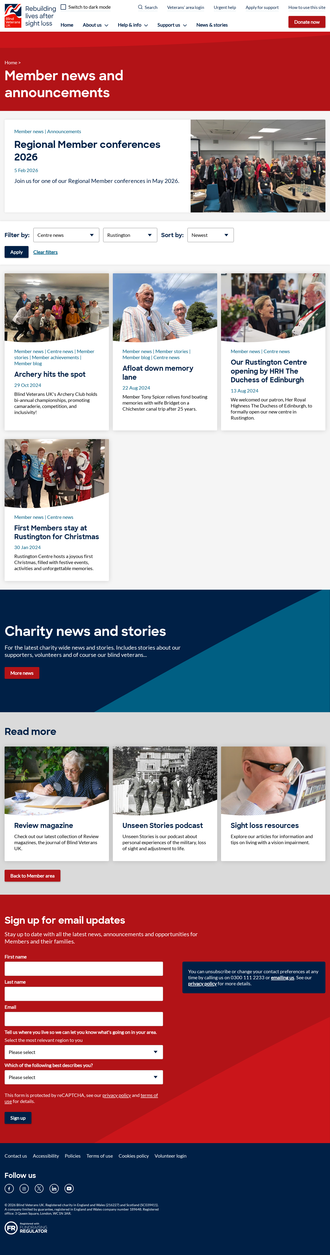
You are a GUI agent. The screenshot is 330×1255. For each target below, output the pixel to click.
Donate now (307, 22)
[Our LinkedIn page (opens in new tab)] (54, 1188)
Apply (16, 252)
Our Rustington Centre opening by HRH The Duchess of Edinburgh (269, 371)
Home (67, 25)
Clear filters (45, 252)
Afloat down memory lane (158, 373)
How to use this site (306, 7)
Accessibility (46, 1156)
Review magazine (43, 825)
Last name (15, 982)
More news (22, 673)
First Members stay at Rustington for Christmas (56, 532)
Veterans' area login (185, 7)
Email (10, 1007)
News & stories (212, 25)
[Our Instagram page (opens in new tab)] (24, 1188)
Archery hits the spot (50, 374)
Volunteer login (171, 1156)
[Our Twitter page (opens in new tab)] (39, 1188)
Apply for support (262, 7)
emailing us (282, 977)
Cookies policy (134, 1156)
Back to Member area (32, 875)
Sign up (18, 1118)
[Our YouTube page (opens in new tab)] (69, 1188)
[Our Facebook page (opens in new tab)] (9, 1188)
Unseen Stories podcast (162, 825)
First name (16, 956)
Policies (73, 1156)
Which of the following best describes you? (49, 1065)
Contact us (16, 1156)
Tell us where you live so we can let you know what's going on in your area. (81, 1032)
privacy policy (116, 1095)
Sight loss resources (265, 825)
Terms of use (99, 1156)
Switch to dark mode (89, 7)
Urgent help (225, 7)
